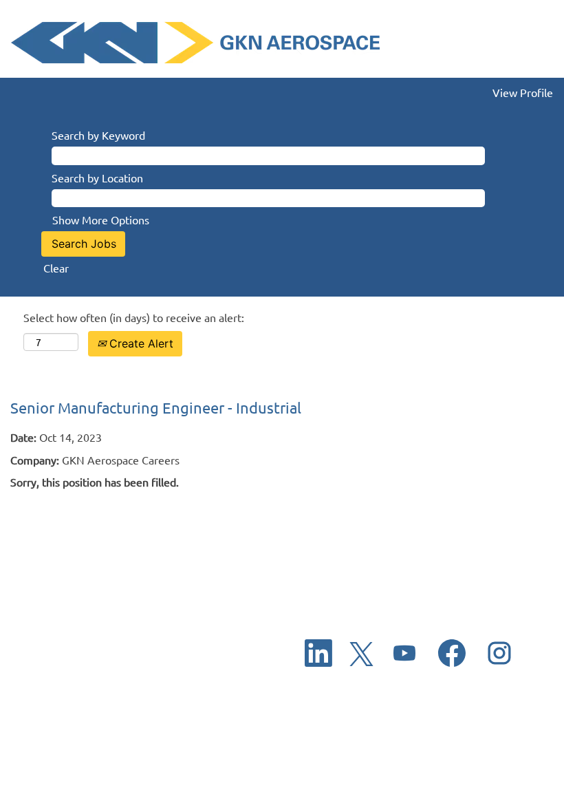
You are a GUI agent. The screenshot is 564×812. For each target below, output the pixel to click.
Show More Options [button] (100, 219)
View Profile (522, 92)
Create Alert (139, 343)
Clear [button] (56, 268)
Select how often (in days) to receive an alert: (133, 317)
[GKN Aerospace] (195, 42)
